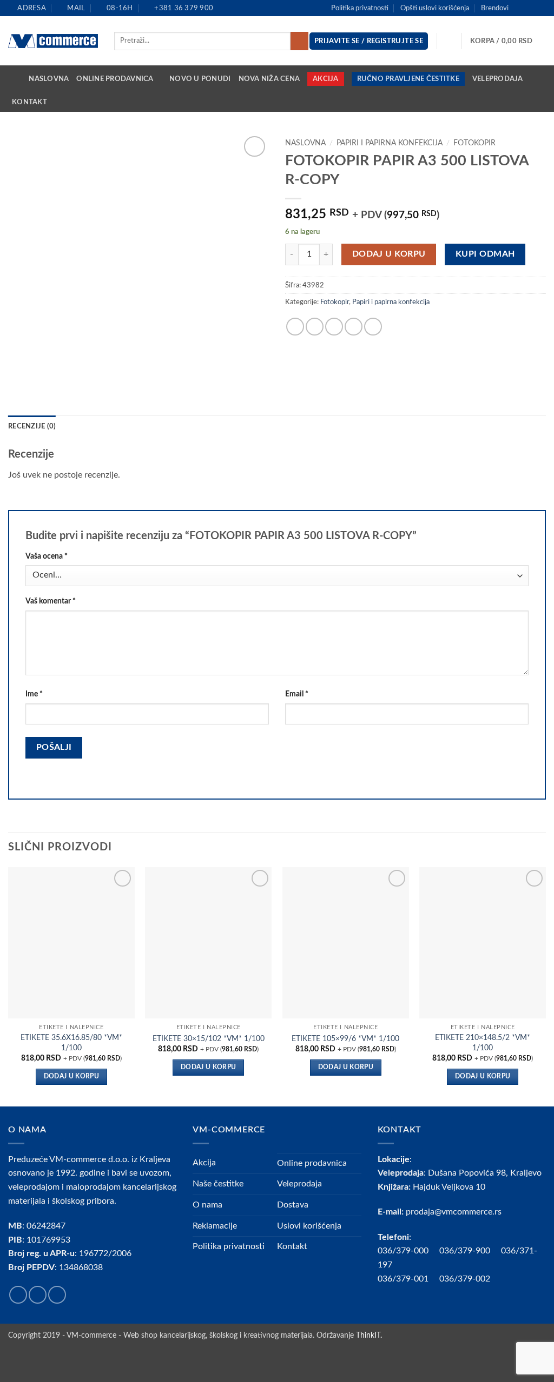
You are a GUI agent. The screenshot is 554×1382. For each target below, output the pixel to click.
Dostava (292, 1204)
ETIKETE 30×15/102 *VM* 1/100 (209, 1039)
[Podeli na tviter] (315, 327)
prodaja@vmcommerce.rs (454, 1211)
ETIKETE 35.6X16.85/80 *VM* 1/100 (71, 1043)
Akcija (326, 79)
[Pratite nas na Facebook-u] (520, 8)
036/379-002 (470, 1278)
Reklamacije (215, 1226)
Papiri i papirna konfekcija (390, 143)
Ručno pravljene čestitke (408, 79)
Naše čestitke (218, 1183)
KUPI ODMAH (485, 254)
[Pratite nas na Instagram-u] (530, 8)
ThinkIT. (369, 1335)
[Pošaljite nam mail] (540, 8)
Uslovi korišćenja (309, 1226)
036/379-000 (408, 1250)
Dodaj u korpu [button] (72, 1076)
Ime (34, 694)
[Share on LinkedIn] (373, 327)
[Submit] (299, 41)
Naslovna (49, 79)
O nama (207, 1204)
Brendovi (495, 8)
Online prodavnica (114, 79)
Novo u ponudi (199, 79)
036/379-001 (408, 1278)
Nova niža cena (269, 79)
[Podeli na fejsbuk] (295, 327)
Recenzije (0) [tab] (32, 426)
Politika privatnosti (359, 8)
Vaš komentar (50, 601)
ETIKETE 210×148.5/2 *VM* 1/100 (482, 1043)
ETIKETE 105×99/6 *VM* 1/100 (345, 1039)
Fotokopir (474, 143)
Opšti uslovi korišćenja (434, 8)
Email (296, 694)
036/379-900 (465, 1250)
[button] (508, 41)
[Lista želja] (449, 41)
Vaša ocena (46, 556)
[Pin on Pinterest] (353, 327)
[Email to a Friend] (334, 327)
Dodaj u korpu (389, 254)
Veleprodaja (497, 79)
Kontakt (29, 102)
